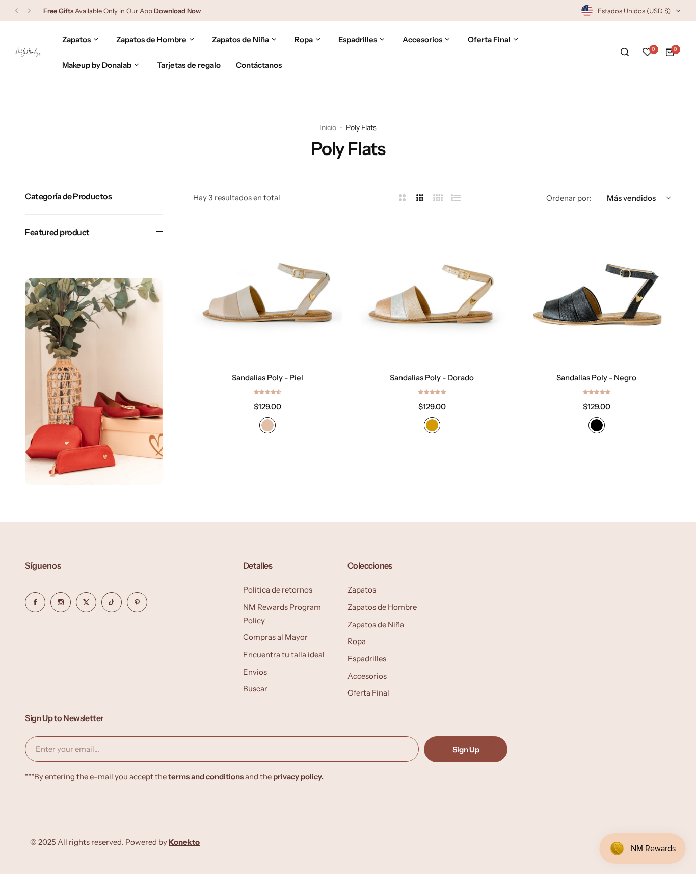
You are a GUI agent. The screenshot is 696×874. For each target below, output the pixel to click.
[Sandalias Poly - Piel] (267, 290)
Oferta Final (368, 693)
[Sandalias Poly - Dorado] (432, 290)
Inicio (327, 127)
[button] (16, 11)
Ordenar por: (569, 197)
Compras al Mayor (275, 637)
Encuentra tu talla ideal (284, 654)
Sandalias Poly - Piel (267, 377)
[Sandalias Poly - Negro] (596, 290)
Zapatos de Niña (375, 624)
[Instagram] (60, 602)
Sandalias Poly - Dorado (432, 377)
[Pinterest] (137, 602)
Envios (255, 672)
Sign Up (465, 749)
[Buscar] (624, 52)
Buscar (255, 688)
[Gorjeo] (86, 602)
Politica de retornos (277, 590)
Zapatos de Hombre (382, 607)
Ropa (356, 641)
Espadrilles (366, 658)
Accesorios (367, 676)
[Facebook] (35, 602)
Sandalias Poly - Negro (596, 377)
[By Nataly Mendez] (28, 52)
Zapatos (361, 590)
